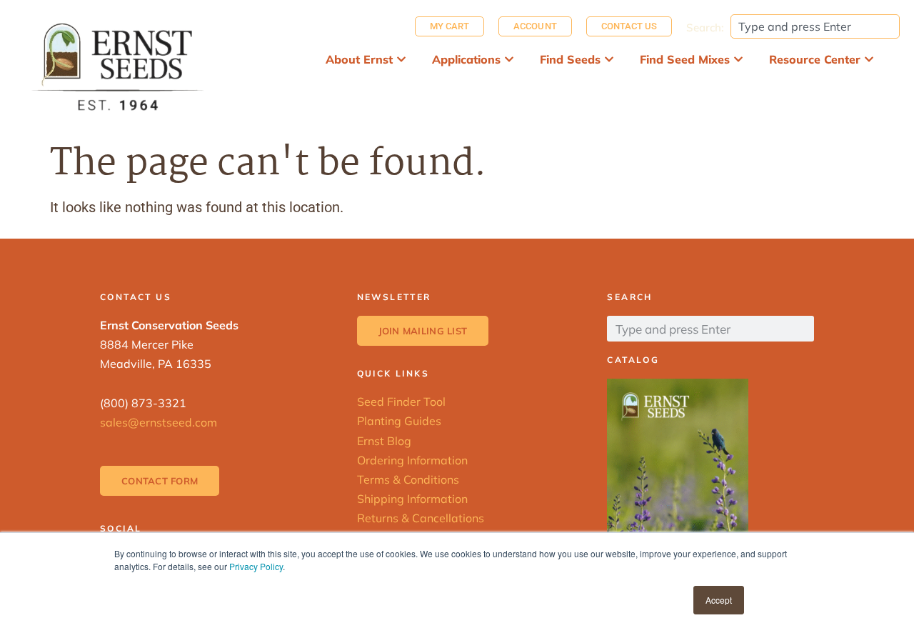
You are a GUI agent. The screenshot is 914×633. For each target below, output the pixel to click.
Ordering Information (412, 460)
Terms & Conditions (408, 479)
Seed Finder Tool (401, 401)
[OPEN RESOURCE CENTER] (869, 59)
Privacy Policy (256, 566)
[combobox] (815, 26)
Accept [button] (718, 600)
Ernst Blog (384, 441)
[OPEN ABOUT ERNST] (401, 59)
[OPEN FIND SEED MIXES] (738, 59)
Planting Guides (399, 421)
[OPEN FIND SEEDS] (609, 59)
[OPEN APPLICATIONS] (509, 59)
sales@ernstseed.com (158, 422)
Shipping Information (412, 499)
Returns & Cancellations (420, 518)
